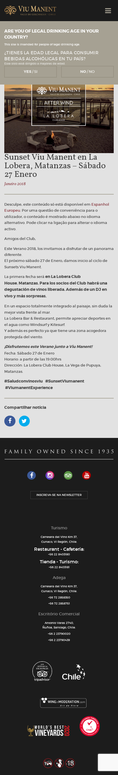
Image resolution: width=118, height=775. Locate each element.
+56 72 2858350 (59, 597)
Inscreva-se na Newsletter (59, 495)
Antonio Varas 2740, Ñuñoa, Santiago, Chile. (59, 625)
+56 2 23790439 (59, 640)
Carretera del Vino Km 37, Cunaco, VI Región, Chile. (59, 539)
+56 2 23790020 (59, 634)
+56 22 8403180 (59, 554)
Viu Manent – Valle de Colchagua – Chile (30, 10)
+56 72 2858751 (59, 603)
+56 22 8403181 (59, 567)
